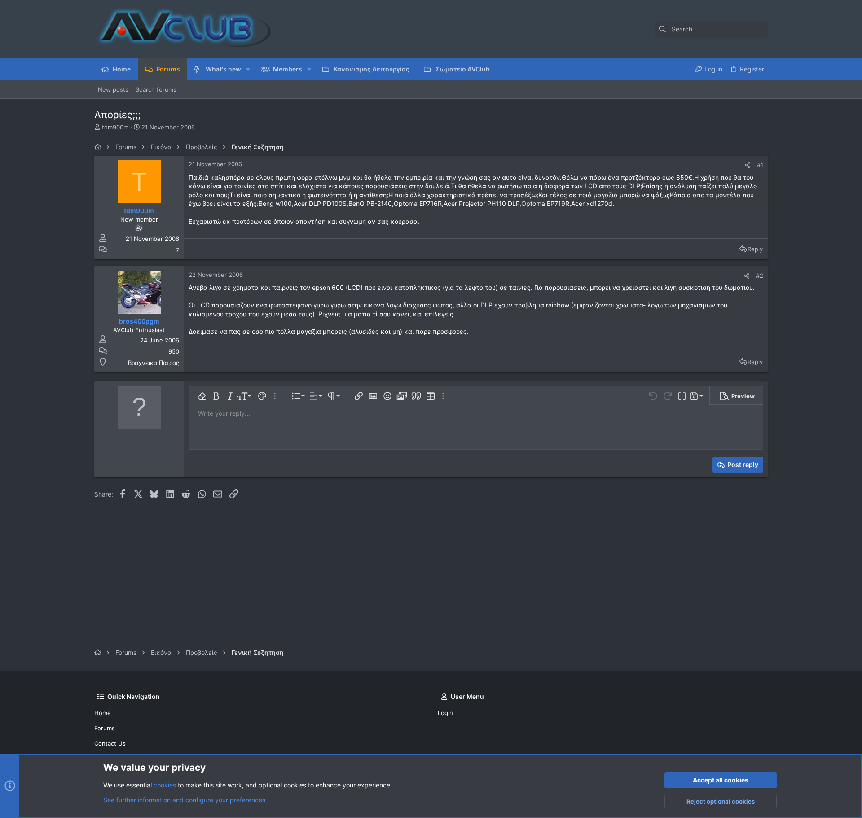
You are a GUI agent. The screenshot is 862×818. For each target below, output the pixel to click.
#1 (760, 165)
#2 (759, 275)
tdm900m (115, 127)
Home (102, 712)
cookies (165, 785)
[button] (248, 69)
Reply (755, 249)
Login (445, 712)
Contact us (110, 743)
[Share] (748, 165)
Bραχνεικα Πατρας (153, 362)
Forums (104, 728)
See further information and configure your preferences (184, 800)
